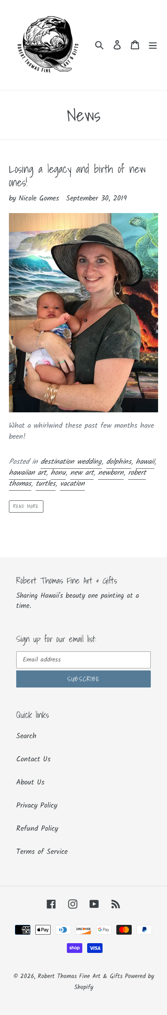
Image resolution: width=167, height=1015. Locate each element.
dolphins (118, 462)
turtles (46, 484)
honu (58, 473)
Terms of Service (42, 852)
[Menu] (153, 44)
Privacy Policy (36, 806)
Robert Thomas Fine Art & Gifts (81, 976)
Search (26, 736)
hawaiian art (27, 473)
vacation (72, 484)
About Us (30, 783)
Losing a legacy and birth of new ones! (77, 175)
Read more (26, 506)
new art (82, 473)
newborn (111, 473)
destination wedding (71, 462)
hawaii (145, 462)
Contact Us (33, 759)
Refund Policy (37, 829)
